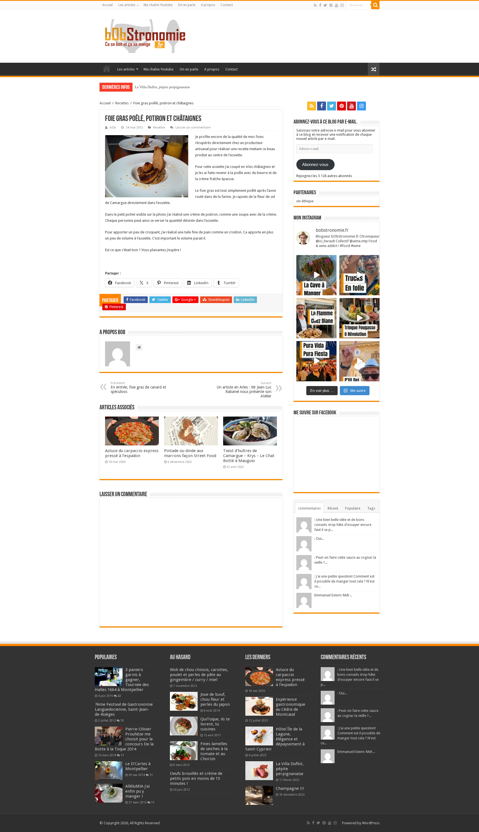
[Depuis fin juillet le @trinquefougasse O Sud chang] (359, 318)
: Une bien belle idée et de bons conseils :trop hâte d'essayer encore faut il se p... (342, 525)
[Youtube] (336, 5)
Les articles (126, 5)
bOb (113, 127)
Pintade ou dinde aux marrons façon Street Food (190, 453)
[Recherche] (375, 5)
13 (122, 720)
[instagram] (342, 5)
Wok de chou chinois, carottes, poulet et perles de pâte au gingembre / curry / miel (199, 674)
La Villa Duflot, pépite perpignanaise (162, 87)
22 (119, 695)
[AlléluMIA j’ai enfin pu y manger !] (109, 793)
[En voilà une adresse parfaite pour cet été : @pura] (316, 361)
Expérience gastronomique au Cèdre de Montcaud (290, 707)
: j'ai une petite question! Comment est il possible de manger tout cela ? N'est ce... (344, 581)
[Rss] (315, 5)
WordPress (370, 823)
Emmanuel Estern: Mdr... (333, 595)
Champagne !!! (290, 788)
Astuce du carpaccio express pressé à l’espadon (132, 453)
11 (122, 755)
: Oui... (319, 538)
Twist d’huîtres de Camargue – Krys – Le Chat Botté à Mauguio (248, 455)
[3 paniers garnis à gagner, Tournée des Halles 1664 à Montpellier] (109, 676)
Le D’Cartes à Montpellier (138, 766)
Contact (227, 5)
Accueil (107, 5)
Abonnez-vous (315, 164)
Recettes (122, 103)
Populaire (352, 508)
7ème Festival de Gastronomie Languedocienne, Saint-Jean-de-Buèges (124, 709)
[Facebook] (320, 5)
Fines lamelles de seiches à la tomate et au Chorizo (214, 751)
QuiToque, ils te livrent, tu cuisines (215, 724)
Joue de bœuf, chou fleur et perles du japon (215, 699)
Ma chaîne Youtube (158, 5)
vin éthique (305, 201)
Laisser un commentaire (192, 127)
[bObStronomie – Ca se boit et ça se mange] (145, 35)
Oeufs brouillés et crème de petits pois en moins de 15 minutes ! (196, 778)
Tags (371, 508)
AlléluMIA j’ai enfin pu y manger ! (137, 791)
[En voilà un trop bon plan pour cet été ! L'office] (359, 361)
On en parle (186, 5)
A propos (208, 5)
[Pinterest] (331, 5)
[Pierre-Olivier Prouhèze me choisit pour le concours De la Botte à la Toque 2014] (109, 736)
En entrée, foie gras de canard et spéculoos (138, 387)
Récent (333, 508)
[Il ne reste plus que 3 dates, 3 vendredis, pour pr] (359, 275)
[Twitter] (325, 5)
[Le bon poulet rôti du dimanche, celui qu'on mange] (316, 318)
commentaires (309, 508)
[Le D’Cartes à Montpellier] (109, 770)
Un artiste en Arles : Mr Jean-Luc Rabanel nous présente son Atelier (244, 389)
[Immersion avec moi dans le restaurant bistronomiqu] (316, 275)
